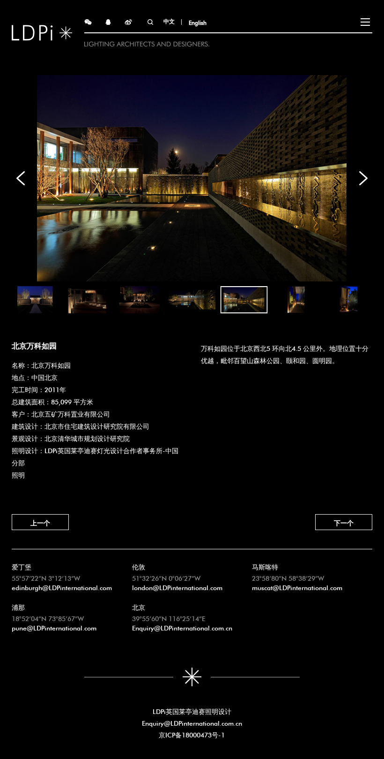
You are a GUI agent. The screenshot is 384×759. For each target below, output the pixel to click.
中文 (169, 20)
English (198, 22)
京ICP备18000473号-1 (192, 734)
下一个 (344, 522)
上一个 (40, 522)
